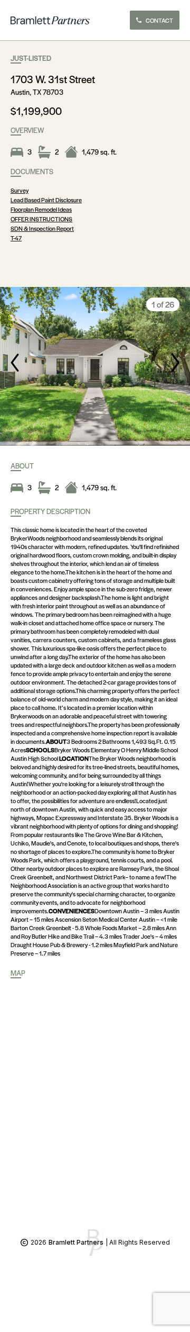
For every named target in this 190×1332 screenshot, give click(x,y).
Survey (19, 190)
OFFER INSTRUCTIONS (41, 218)
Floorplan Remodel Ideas (41, 209)
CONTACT (159, 20)
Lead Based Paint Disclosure (46, 199)
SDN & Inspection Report (42, 228)
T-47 (16, 237)
